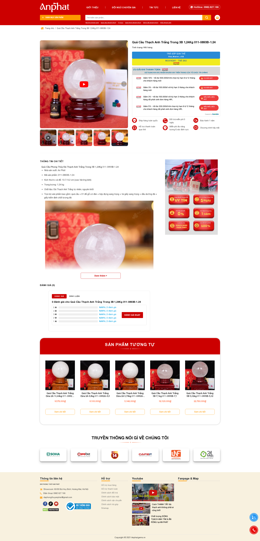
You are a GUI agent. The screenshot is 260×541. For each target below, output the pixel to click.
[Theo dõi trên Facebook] (45, 504)
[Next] (220, 390)
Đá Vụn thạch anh (92, 23)
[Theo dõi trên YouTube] (56, 504)
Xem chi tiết (60, 412)
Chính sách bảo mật (110, 497)
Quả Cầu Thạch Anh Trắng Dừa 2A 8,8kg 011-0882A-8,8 (95, 394)
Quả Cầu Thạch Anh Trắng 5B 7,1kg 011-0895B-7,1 (164, 394)
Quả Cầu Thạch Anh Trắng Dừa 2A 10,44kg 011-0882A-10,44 (60, 395)
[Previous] (40, 390)
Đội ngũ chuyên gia (124, 7)
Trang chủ (49, 28)
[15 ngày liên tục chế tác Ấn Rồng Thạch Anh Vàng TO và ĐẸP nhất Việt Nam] (153, 492)
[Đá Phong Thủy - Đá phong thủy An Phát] (54, 7)
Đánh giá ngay (132, 315)
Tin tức (154, 7)
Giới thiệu (92, 7)
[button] (124, 84)
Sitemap (105, 508)
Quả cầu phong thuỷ (108, 23)
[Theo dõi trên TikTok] (50, 504)
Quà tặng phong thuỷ (133, 23)
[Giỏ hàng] (217, 17)
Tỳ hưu (120, 23)
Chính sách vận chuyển (111, 500)
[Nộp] (206, 17)
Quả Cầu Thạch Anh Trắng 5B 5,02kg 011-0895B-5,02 (199, 394)
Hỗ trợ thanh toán (109, 489)
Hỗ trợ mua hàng (108, 485)
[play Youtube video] (84, 84)
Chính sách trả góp (109, 504)
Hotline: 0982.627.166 (206, 7)
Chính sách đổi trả (109, 493)
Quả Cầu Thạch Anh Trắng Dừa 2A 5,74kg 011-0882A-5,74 (130, 395)
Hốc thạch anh (165, 23)
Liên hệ (176, 7)
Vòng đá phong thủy (150, 23)
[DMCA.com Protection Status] (51, 509)
